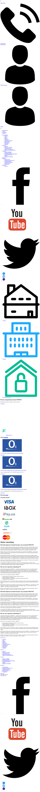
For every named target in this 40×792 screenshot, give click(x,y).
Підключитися (3, 44)
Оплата (3, 157)
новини (6, 437)
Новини (6, 137)
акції (6, 495)
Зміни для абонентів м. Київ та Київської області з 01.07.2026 (15, 470)
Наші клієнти (7, 142)
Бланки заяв (7, 164)
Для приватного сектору (6, 397)
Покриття (6, 135)
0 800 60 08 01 (2, 3)
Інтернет (6, 146)
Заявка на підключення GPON (10, 150)
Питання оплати (7, 163)
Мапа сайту (2, 673)
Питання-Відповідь (8, 161)
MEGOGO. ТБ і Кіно (8, 147)
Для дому (4, 145)
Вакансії (6, 138)
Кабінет (1, 126)
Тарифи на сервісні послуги (10, 160)
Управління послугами (9, 162)
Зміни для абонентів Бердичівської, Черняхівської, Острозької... (15, 489)
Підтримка (4, 158)
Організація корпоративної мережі (11, 153)
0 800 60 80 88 (2, 43)
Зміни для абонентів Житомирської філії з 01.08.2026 (13, 453)
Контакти (6, 144)
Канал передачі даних (8, 154)
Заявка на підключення (9, 149)
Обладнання (7, 139)
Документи (7, 143)
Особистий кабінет (3, 85)
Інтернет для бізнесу (6, 658)
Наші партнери (7, 141)
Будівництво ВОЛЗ (8, 152)
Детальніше (2, 403)
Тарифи (6, 155)
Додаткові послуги (8, 148)
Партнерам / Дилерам (8, 140)
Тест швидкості (7, 159)
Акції (6, 136)
